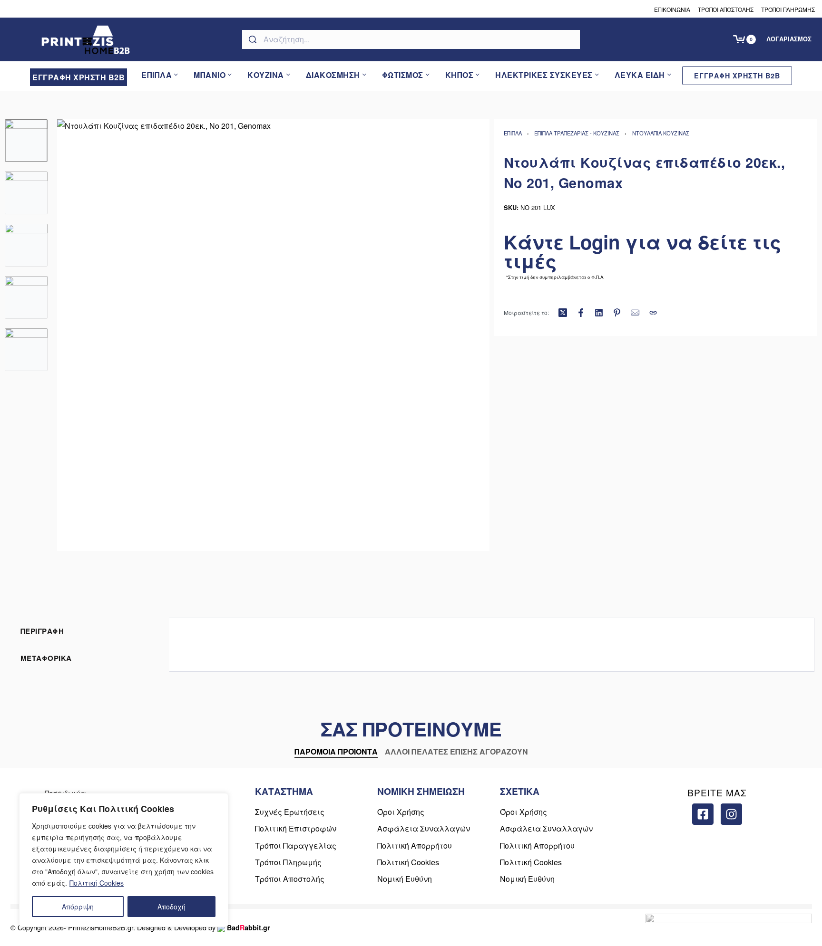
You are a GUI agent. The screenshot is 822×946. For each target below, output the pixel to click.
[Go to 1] (26, 140)
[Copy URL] (653, 312)
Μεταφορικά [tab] (46, 658)
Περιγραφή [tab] (42, 631)
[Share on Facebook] (581, 312)
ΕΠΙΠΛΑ (513, 133)
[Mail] (635, 312)
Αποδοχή (171, 906)
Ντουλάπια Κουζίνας (660, 133)
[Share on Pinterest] (617, 312)
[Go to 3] (26, 245)
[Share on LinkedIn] (599, 312)
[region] (123, 860)
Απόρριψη (78, 906)
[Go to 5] (26, 349)
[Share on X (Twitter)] (562, 312)
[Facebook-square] (703, 814)
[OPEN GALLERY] (273, 335)
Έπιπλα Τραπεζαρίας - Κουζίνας (576, 133)
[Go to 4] (26, 297)
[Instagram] (731, 814)
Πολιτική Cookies (96, 883)
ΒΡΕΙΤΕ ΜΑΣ (717, 792)
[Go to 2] (26, 193)
